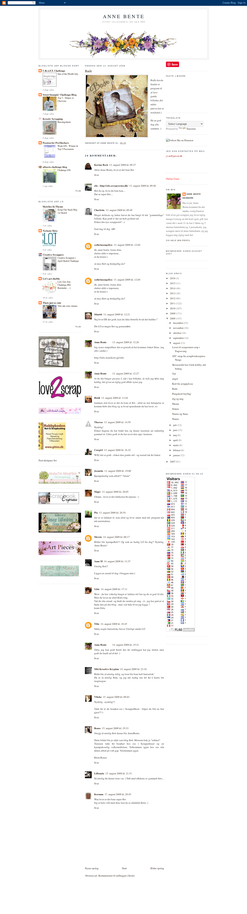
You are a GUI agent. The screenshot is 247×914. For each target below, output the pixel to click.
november (178, 328)
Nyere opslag (92, 868)
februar (177, 450)
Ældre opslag (157, 868)
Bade (88, 71)
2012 (173, 298)
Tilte (96, 624)
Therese (98, 422)
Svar (96, 175)
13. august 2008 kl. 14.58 (117, 422)
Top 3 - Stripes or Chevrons (66, 99)
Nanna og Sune (180, 414)
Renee (97, 728)
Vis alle (78, 191)
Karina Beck (101, 165)
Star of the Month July (68, 73)
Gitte (97, 589)
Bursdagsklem (64, 121)
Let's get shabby (51, 278)
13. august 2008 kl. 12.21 (116, 314)
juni (175, 430)
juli (175, 425)
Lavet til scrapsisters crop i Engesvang (186, 349)
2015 (173, 283)
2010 (173, 308)
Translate (191, 128)
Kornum (98, 794)
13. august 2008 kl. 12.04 (127, 245)
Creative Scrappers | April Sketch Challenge (68, 259)
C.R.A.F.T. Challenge (54, 70)
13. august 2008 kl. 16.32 (117, 450)
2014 (173, 288)
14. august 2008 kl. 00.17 (116, 537)
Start (124, 868)
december (178, 323)
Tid (174, 373)
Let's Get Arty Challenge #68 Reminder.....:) (64, 284)
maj (175, 435)
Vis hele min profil (178, 240)
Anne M (98, 561)
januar (176, 455)
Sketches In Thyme (53, 206)
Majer (97, 491)
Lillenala (99, 773)
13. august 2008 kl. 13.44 (114, 398)
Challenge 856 (64, 170)
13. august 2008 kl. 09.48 (119, 210)
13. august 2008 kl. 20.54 (112, 512)
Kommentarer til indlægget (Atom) (116, 875)
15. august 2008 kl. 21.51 (118, 773)
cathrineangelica (103, 245)
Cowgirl (98, 450)
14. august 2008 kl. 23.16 (133, 669)
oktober (177, 333)
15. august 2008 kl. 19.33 (115, 728)
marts (176, 445)
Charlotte (99, 210)
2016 (173, 278)
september (178, 338)
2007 (173, 461)
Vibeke (98, 697)
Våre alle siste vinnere (67, 305)
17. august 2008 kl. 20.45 (118, 794)
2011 (173, 303)
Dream (175, 404)
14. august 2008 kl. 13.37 (117, 561)
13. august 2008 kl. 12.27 (125, 373)
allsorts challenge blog (55, 167)
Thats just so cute (52, 302)
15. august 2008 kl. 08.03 (116, 697)
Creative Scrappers (53, 254)
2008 (173, 318)
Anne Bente (124, 16)
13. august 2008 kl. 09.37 (122, 165)
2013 (173, 293)
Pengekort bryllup (181, 393)
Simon (175, 409)
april (175, 440)
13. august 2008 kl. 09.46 (142, 185)
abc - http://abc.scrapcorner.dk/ (111, 185)
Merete (98, 537)
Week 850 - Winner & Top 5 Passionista (68, 147)
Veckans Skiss (50, 230)
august (177, 343)
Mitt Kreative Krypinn (106, 669)
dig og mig (178, 398)
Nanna (175, 419)
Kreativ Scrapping (53, 119)
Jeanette (98, 471)
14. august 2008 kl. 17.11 (114, 589)
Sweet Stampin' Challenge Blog (60, 94)
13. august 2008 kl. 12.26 (125, 342)
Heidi (97, 398)
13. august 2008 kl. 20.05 (115, 491)
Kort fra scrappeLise (182, 383)
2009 (173, 313)
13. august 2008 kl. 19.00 (117, 471)
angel (175, 378)
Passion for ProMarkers (56, 143)
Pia (96, 512)
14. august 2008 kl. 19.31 (125, 644)
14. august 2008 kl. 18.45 (114, 624)
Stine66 (98, 314)
